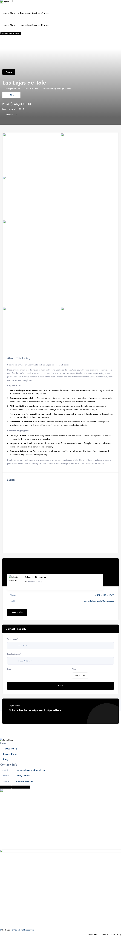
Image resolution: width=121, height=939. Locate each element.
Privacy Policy (10, 753)
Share (13, 94)
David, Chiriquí (23, 775)
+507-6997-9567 (24, 781)
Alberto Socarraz (35, 577)
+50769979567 (31, 88)
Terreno (9, 72)
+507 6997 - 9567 (104, 595)
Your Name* (12, 639)
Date (9, 669)
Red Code (7, 929)
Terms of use (10, 748)
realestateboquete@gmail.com (57, 88)
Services (36, 13)
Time (74, 669)
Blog (5, 759)
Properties (25, 13)
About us (14, 13)
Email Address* (14, 654)
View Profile (17, 612)
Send (60, 685)
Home (6, 13)
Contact (45, 13)
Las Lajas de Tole (12, 88)
